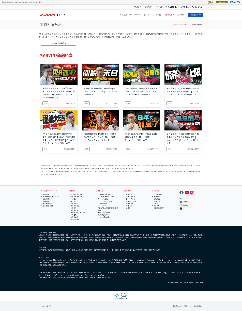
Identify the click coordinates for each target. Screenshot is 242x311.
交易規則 (73, 208)
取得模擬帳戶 (75, 219)
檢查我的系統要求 (104, 212)
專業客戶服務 (47, 203)
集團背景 (157, 197)
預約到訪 (157, 199)
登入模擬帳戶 (173, 7)
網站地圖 (199, 282)
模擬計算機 (74, 217)
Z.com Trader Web (104, 194)
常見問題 (159, 7)
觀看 (45, 103)
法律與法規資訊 (159, 208)
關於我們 (155, 190)
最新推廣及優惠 (48, 206)
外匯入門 (129, 206)
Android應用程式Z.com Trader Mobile (106, 202)
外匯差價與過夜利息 (77, 194)
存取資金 (137, 7)
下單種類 (73, 215)
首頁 (176, 24)
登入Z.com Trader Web (192, 7)
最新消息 (157, 206)
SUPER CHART (103, 206)
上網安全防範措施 (104, 217)
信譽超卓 (46, 194)
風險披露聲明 (173, 282)
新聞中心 (157, 201)
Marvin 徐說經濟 (58, 43)
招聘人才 (157, 203)
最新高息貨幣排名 (76, 197)
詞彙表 (128, 208)
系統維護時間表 (103, 215)
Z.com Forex (158, 194)
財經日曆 (73, 199)
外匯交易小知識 (131, 201)
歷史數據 (73, 203)
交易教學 (184, 24)
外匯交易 (72, 190)
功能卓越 (46, 201)
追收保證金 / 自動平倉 (77, 212)
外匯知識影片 (130, 203)
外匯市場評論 (130, 197)
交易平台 (99, 190)
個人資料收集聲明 (186, 282)
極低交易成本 (47, 199)
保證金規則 (74, 210)
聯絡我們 (148, 7)
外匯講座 (129, 194)
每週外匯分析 (130, 199)
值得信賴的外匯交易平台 (51, 197)
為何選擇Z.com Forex (49, 190)
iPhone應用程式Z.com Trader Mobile (106, 198)
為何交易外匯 (75, 206)
